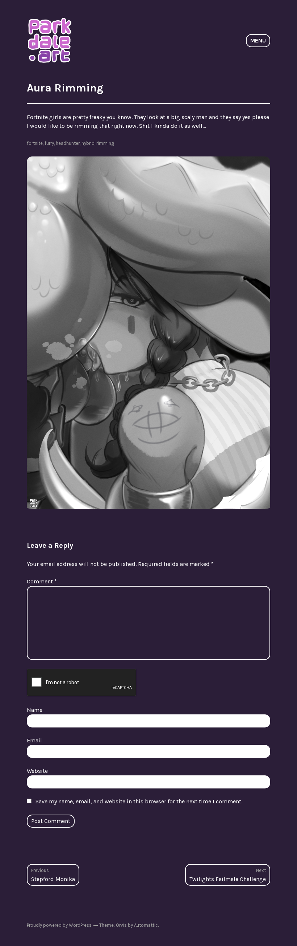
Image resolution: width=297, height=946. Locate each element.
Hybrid (88, 143)
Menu (258, 40)
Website (37, 770)
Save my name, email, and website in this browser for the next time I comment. (138, 801)
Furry (49, 143)
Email (34, 740)
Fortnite (35, 143)
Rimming (105, 143)
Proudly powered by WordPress (59, 925)
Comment (42, 581)
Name (34, 709)
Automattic (146, 925)
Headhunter (68, 143)
